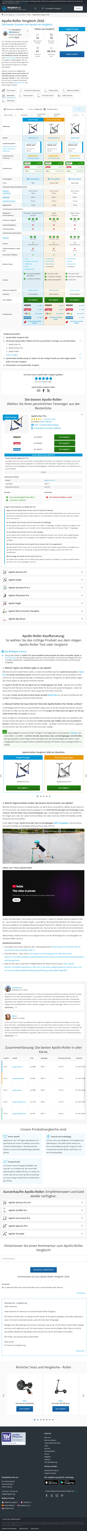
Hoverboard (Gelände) (25, 1403)
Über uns (47, 1437)
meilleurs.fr (27, 1502)
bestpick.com (9, 1508)
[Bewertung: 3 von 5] (43, 378)
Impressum (35, 1528)
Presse (46, 1454)
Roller (29, 15)
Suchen (78, 8)
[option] (25, 1395)
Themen (47, 1459)
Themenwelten (49, 1451)
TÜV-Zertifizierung (50, 1462)
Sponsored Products (51, 1470)
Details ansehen (72, 54)
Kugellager (74, 733)
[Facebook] (43, 390)
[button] (37, 796)
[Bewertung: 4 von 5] (47, 378)
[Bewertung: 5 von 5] (51, 378)
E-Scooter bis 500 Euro (61, 1403)
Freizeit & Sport (21, 15)
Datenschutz (23, 1528)
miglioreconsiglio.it (11, 1502)
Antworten (81, 1293)
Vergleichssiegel (50, 1473)
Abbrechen (63, 1270)
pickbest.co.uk (25, 1505)
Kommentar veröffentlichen (43, 1270)
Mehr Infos (23, 3)
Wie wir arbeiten (50, 1440)
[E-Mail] (38, 390)
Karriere (47, 1448)
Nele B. (14, 1016)
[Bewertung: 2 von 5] (40, 378)
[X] (48, 390)
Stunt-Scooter (10, 58)
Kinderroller (52, 695)
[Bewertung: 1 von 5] (36, 378)
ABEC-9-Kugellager (61, 823)
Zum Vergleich (25, 1409)
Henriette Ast (17, 988)
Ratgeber (47, 1457)
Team (46, 1446)
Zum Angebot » (33, 300)
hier (75, 1491)
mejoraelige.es (9, 1505)
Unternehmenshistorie (52, 1443)
